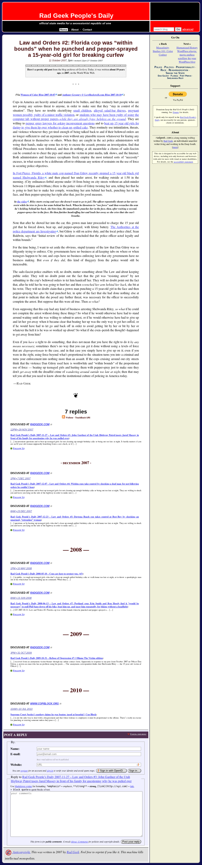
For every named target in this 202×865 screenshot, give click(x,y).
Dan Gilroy (163, 76)
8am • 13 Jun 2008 (21, 598)
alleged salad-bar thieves (109, 110)
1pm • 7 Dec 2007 (20, 478)
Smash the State (175, 73)
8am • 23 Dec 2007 (21, 511)
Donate (176, 112)
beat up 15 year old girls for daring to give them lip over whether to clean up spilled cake (76, 125)
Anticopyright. (21, 852)
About (75, 29)
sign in (50, 770)
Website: (16, 764)
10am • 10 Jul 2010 (21, 709)
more (175, 147)
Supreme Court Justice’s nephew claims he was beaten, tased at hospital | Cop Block (53, 714)
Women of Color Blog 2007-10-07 (38, 94)
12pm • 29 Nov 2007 (21, 429)
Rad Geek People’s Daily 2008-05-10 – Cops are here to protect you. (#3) (46, 573)
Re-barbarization (178, 70)
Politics (169, 67)
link (132, 786)
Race (163, 70)
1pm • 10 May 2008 (21, 568)
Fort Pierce (185, 76)
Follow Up (18, 448)
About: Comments (79, 841)
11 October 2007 (58, 60)
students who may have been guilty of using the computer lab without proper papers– (76, 117)
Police (158, 67)
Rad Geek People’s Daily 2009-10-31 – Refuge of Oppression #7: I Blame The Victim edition (56, 658)
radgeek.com (40, 424)
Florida (174, 76)
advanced (187, 29)
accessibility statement (183, 161)
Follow (69, 417)
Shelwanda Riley (175, 78)
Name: (14, 748)
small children (82, 110)
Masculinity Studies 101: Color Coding (163, 51)
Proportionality (185, 67)
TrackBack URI (82, 417)
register (24, 770)
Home (63, 29)
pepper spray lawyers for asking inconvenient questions (60, 123)
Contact (87, 29)
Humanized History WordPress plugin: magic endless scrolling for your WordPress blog (187, 54)
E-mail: (15, 754)
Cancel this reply (138, 733)
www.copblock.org (44, 703)
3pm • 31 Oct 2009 (21, 652)
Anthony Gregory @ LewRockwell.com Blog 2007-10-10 (92, 94)
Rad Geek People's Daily (76, 15)
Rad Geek (73, 852)
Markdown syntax (23, 786)
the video (22, 201)
